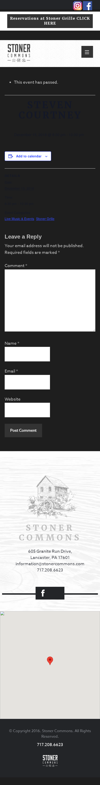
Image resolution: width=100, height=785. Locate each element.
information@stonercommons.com (50, 564)
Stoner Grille (45, 218)
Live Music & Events (19, 218)
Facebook (43, 593)
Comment (16, 266)
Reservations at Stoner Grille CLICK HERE (50, 21)
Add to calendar (28, 156)
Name (12, 343)
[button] (87, 52)
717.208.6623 (50, 570)
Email (11, 371)
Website (12, 399)
